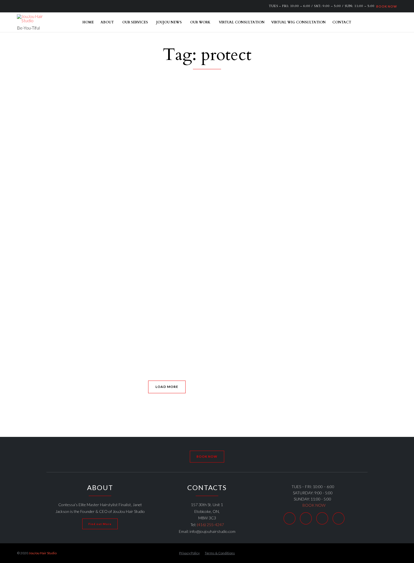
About (107, 22)
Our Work (200, 22)
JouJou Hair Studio (43, 553)
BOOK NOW (386, 6)
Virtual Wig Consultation (298, 22)
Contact (341, 22)
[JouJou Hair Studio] (31, 18)
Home (88, 22)
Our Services (135, 22)
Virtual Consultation (241, 22)
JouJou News (169, 22)
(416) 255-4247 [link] (210, 524)
